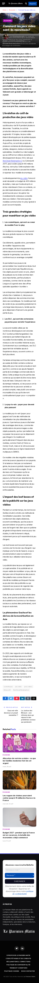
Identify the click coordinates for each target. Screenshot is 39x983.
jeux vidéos (28, 686)
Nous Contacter (28, 971)
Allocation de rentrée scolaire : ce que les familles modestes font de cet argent (19, 760)
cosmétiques (8, 686)
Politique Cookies (11, 971)
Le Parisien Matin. (30, 976)
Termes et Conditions (18, 968)
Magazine (32, 3)
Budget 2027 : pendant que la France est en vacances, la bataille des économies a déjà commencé (19, 835)
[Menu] (3, 3)
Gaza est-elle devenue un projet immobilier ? (11, 713)
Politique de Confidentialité (18, 965)
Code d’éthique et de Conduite (18, 958)
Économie (7, 20)
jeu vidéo (24, 178)
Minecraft (7, 690)
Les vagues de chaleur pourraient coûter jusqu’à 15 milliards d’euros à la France (19, 798)
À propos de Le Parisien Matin (18, 955)
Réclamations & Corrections (18, 961)
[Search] (26, 3)
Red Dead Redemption (21, 690)
